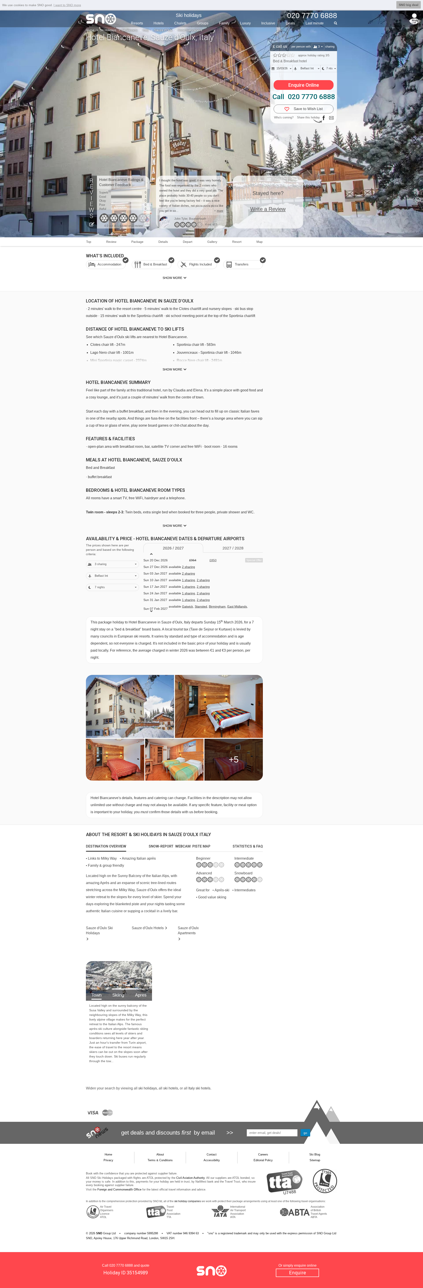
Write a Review (268, 209)
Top (88, 241)
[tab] (106, 846)
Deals (290, 23)
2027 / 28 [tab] (233, 548)
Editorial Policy (263, 1160)
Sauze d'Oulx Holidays (99, 930)
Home (90, 30)
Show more (172, 369)
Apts (188, 930)
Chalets (180, 23)
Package (137, 241)
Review (111, 241)
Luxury (245, 23)
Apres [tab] (141, 995)
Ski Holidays (108, 30)
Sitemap (315, 1160)
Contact (212, 1154)
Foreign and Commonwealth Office (119, 1189)
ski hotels (170, 1088)
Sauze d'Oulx (163, 30)
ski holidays (147, 1088)
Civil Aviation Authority (190, 1177)
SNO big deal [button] (408, 5)
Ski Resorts (129, 30)
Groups (202, 23)
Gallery (212, 241)
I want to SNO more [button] (67, 5)
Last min (315, 23)
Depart (187, 241)
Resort (236, 241)
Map (259, 241)
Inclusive (268, 23)
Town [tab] (96, 995)
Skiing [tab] (118, 995)
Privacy (108, 1160)
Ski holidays (189, 15)
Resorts (137, 23)
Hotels (159, 23)
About (160, 1154)
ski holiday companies (187, 1201)
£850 (213, 560)
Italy (146, 30)
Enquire (297, 1272)
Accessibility (212, 1160)
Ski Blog (314, 1154)
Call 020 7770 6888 (303, 96)
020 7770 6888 (121, 1265)
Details (163, 241)
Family (224, 23)
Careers (263, 1154)
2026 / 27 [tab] (173, 548)
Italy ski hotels (199, 1088)
